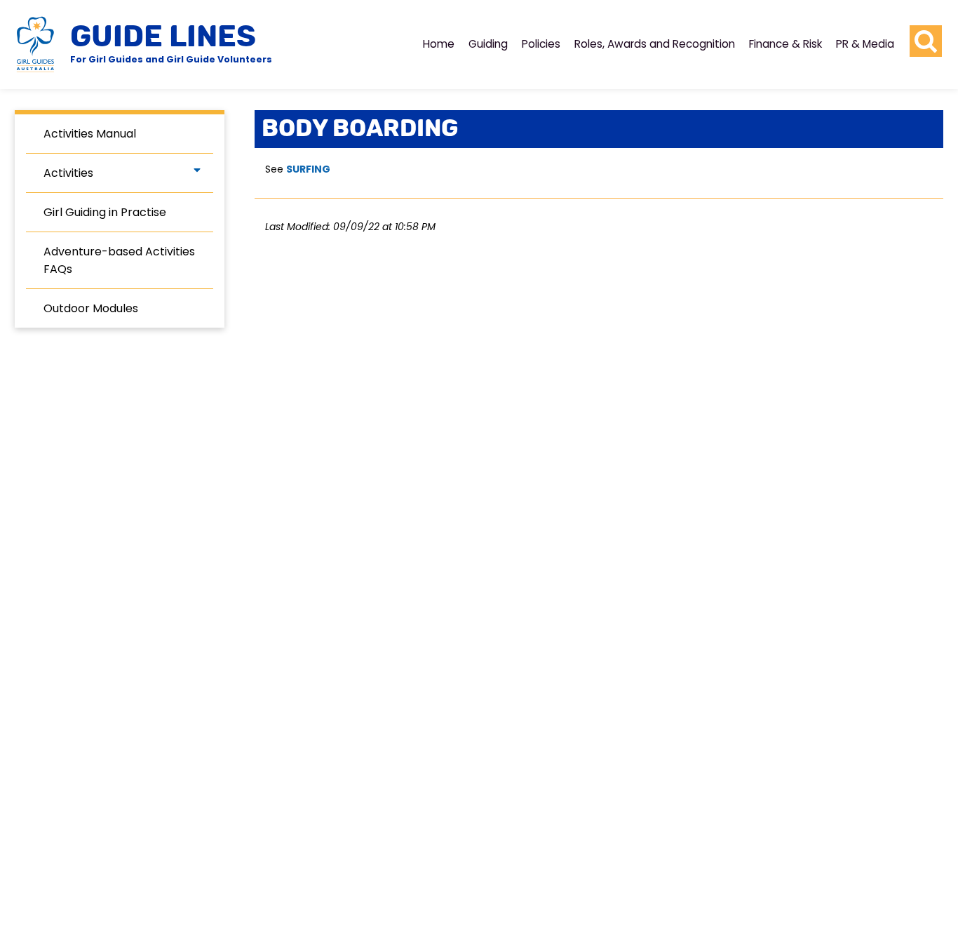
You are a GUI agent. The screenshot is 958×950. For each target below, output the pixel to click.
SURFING (308, 169)
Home (438, 43)
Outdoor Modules (90, 308)
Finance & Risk (785, 43)
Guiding (488, 43)
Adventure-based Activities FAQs (119, 260)
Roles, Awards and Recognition (654, 43)
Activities (68, 173)
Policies (541, 43)
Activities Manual (89, 134)
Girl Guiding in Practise (104, 212)
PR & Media (865, 43)
